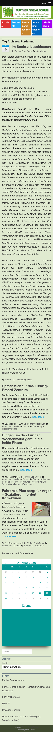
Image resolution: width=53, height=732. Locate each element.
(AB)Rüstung (47, 24)
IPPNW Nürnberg (11, 697)
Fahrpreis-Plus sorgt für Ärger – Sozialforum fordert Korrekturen (26, 494)
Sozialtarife (16, 24)
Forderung (21, 379)
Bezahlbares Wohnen (26, 28)
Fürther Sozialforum (23, 51)
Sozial (4, 484)
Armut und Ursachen (36, 28)
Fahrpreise (10, 379)
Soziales (5, 24)
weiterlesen (38, 416)
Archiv (5, 662)
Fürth (15, 481)
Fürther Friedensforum (13, 680)
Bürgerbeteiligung (41, 479)
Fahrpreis (28, 545)
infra (30, 379)
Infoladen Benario (11, 709)
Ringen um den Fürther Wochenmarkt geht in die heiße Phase (22, 439)
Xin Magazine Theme (26, 729)
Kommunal (25, 481)
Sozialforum (14, 484)
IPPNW (6, 703)
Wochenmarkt (28, 484)
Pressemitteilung (9, 428)
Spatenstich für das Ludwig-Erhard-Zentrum (25, 387)
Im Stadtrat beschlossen (31, 46)
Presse (25, 426)
